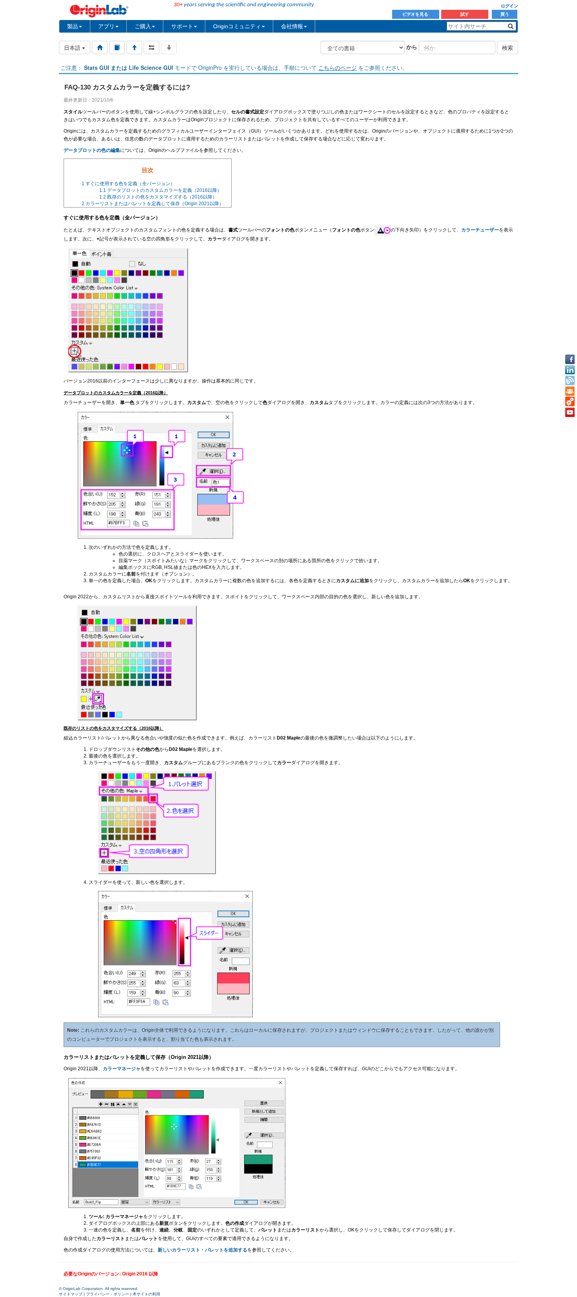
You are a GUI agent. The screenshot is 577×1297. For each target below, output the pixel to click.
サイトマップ (70, 1294)
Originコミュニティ (237, 26)
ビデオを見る (415, 14)
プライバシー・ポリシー (107, 1294)
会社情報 (292, 26)
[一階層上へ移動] (134, 47)
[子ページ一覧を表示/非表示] (169, 47)
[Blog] (570, 380)
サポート (182, 26)
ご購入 (143, 26)
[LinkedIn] (570, 370)
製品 (72, 26)
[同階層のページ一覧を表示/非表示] (151, 47)
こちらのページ (337, 67)
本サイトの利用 (146, 1294)
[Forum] (570, 391)
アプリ (106, 26)
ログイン (509, 6)
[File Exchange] (570, 402)
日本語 (73, 47)
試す (464, 14)
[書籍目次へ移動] (117, 47)
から (411, 47)
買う (504, 14)
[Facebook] (570, 359)
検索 (507, 47)
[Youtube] (570, 412)
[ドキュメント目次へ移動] (100, 47)
